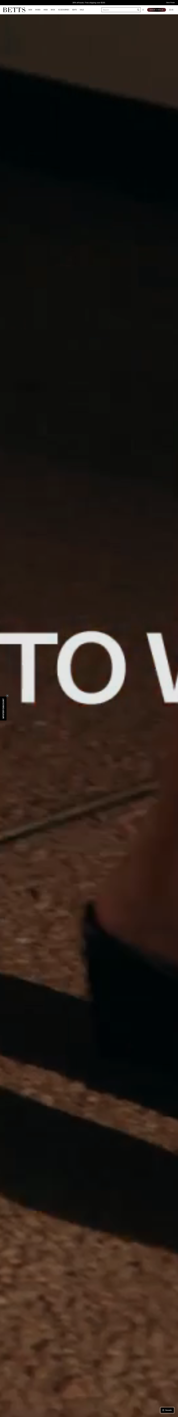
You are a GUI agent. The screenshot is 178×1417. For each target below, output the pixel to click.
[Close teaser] (7, 695)
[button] (143, 10)
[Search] (138, 9)
